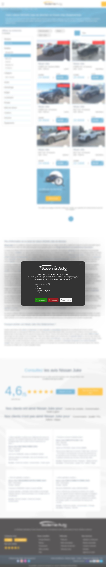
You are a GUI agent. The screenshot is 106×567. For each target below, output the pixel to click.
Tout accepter (41, 300)
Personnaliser (66, 300)
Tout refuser (53, 300)
